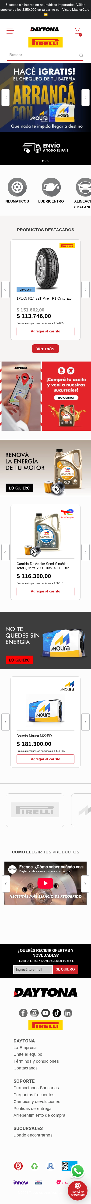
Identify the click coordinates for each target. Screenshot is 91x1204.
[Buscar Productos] (81, 55)
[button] (78, 1191)
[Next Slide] (85, 97)
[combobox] (45, 55)
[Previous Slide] (5, 97)
